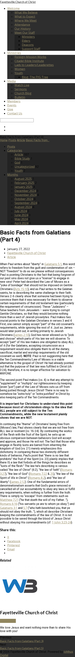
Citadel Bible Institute (29, 61)
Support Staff (31, 49)
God (17, 163)
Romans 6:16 (8, 504)
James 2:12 (18, 482)
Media (11, 81)
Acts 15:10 (21, 289)
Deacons (28, 45)
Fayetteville (18, 1)
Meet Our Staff (25, 33)
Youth (19, 73)
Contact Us (14, 113)
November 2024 (25, 195)
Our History (23, 29)
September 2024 (26, 203)
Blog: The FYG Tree (35, 77)
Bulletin (20, 97)
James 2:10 (21, 335)
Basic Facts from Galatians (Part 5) (22, 648)
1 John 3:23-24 (61, 522)
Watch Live (22, 85)
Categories (14, 150)
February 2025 (24, 183)
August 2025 (23, 179)
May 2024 (21, 219)
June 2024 (21, 215)
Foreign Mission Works (30, 57)
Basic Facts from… (37, 140)
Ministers (28, 37)
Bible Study (22, 158)
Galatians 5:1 (53, 264)
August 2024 (23, 207)
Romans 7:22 (38, 474)
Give (10, 109)
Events (11, 105)
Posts (12, 140)
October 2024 (24, 199)
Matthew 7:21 (9, 500)
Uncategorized (25, 167)
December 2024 (25, 191)
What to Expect (25, 16)
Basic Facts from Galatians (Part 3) (22, 641)
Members (13, 101)
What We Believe (26, 12)
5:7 (25, 508)
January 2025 (23, 187)
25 (52, 474)
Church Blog (23, 93)
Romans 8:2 (37, 478)
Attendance (22, 25)
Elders (26, 41)
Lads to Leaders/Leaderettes (34, 65)
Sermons (21, 89)
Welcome (13, 8)
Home (4, 140)
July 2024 (21, 211)
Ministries (14, 53)
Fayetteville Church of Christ (26, 253)
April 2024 (21, 223)
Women (20, 69)
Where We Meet (26, 21)
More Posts (8, 621)
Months (12, 175)
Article (21, 140)
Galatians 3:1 (8, 508)
